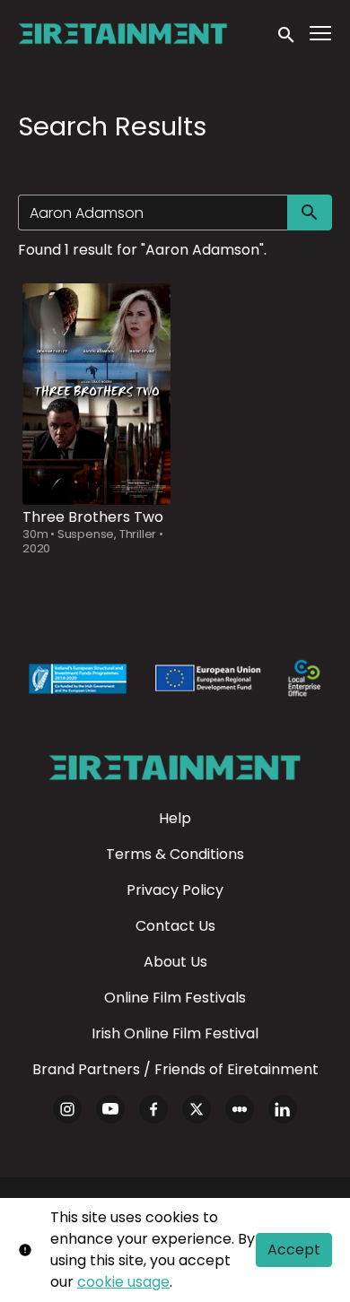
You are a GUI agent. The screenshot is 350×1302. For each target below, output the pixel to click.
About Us (175, 961)
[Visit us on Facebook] (153, 1109)
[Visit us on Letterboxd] (239, 1109)
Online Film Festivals (175, 997)
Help (175, 818)
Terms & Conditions (175, 854)
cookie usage (123, 1282)
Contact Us (175, 926)
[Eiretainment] (174, 767)
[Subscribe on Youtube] (110, 1109)
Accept (293, 1249)
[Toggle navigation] (321, 33)
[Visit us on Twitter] (196, 1109)
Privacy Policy (175, 890)
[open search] (287, 33)
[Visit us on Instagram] (67, 1109)
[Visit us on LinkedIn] (282, 1109)
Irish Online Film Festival (175, 1033)
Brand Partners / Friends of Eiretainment (175, 1069)
